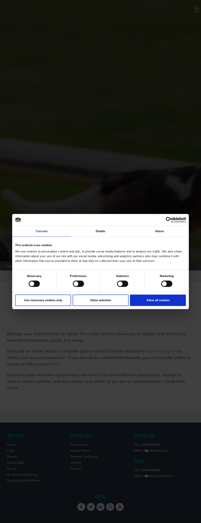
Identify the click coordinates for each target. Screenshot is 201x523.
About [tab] (159, 231)
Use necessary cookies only (43, 300)
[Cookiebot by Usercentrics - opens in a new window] (169, 220)
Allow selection (100, 300)
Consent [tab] (42, 231)
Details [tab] (100, 231)
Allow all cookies (158, 300)
